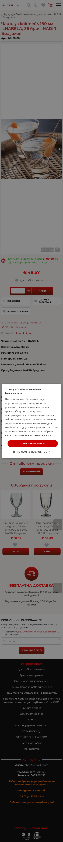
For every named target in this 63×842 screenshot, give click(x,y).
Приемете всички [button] (33, 443)
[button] (32, 452)
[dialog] (31, 421)
